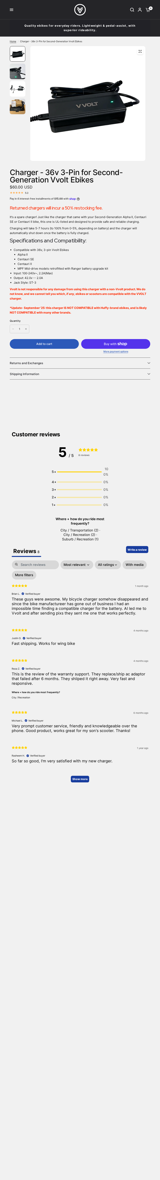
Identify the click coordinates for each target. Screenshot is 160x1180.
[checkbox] (135, 564)
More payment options (115, 351)
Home (13, 41)
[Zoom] (140, 51)
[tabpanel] (80, 673)
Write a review (137, 549)
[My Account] (140, 9)
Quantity (15, 320)
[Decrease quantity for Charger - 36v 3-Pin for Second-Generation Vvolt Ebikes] (13, 329)
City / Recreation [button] (21, 697)
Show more (80, 779)
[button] (80, 471)
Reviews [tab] (26, 551)
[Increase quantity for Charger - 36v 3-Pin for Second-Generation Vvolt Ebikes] (26, 329)
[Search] (132, 9)
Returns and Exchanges (26, 363)
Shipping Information (24, 374)
